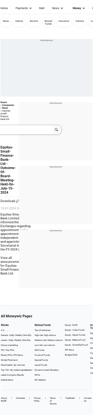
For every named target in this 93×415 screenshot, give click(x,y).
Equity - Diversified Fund (76, 344)
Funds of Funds (42, 355)
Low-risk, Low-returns (45, 345)
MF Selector (40, 379)
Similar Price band (9, 360)
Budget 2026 (71, 354)
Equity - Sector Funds (75, 335)
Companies (8, 105)
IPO (2, 350)
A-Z (2, 330)
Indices (19, 21)
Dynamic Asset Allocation (47, 370)
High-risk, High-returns (45, 335)
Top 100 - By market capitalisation (16, 370)
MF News (69, 349)
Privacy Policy (37, 399)
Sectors (34, 21)
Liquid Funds (41, 365)
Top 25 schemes (42, 330)
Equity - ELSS (71, 325)
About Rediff (4, 399)
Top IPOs (10, 350)
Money (77, 8)
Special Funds (41, 360)
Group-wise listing (9, 345)
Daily (12, 335)
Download (8, 201)
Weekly (18, 335)
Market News (7, 379)
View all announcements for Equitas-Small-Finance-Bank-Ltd (12, 265)
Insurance (64, 21)
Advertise (20, 398)
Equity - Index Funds (75, 330)
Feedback (70, 398)
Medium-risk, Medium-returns (49, 340)
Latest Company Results (12, 375)
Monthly (27, 335)
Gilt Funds (39, 350)
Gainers (80, 21)
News (55, 8)
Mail (41, 8)
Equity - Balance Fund (75, 339)
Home (4, 8)
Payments (22, 8)
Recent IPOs (6, 355)
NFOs (37, 375)
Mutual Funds (48, 22)
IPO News (18, 355)
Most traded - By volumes (13, 365)
